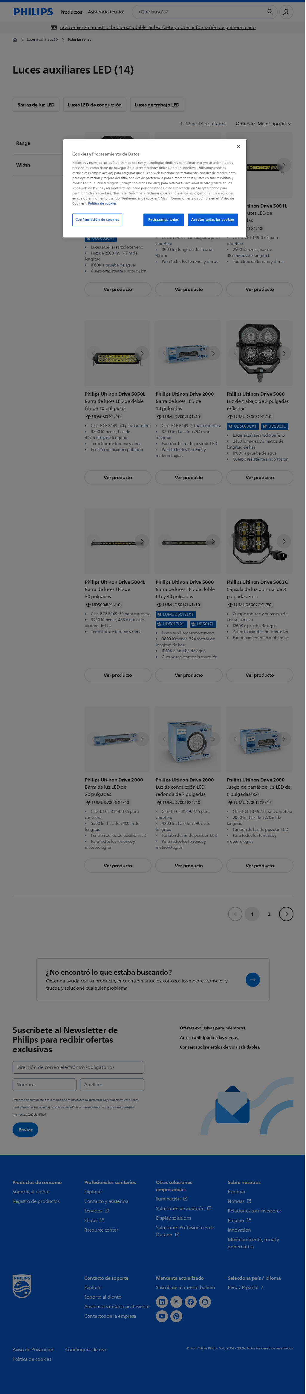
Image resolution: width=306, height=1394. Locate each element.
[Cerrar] (234, 146)
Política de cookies (116, 203)
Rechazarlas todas (160, 220)
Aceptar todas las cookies (209, 220)
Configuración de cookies (96, 220)
